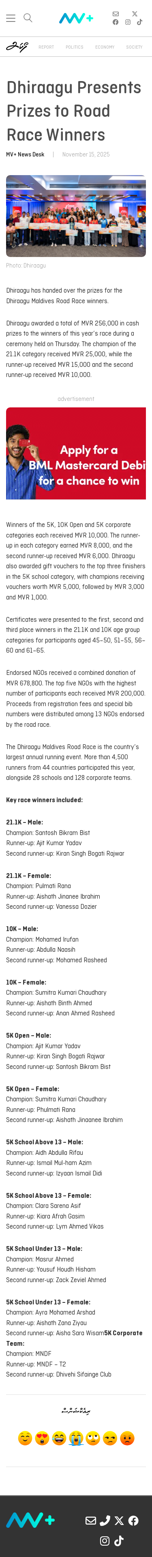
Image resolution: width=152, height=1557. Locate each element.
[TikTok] (119, 1541)
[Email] (91, 1520)
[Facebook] (133, 1520)
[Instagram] (105, 1541)
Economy (104, 47)
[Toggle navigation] (10, 18)
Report (46, 47)
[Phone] (105, 1520)
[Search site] (28, 18)
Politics (74, 47)
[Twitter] (119, 1520)
